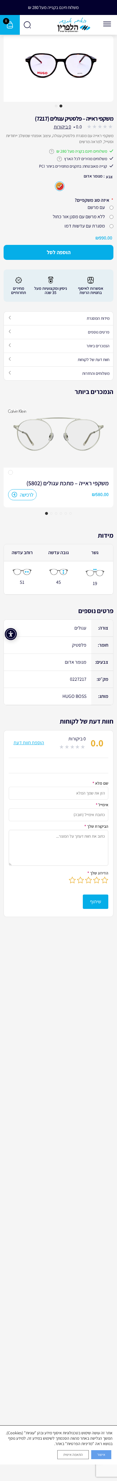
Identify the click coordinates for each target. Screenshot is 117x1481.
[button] (57, 69)
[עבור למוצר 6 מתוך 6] (70, 513)
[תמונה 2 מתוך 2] (56, 106)
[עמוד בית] (74, 25)
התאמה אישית (73, 1454)
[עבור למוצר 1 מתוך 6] (46, 513)
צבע (109, 177)
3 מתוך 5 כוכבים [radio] (88, 880)
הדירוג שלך (97, 873)
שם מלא (100, 783)
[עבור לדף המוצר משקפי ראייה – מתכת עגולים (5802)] (58, 466)
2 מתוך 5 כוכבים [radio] (96, 880)
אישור (101, 1454)
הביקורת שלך (96, 826)
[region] (58, 69)
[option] (58, 454)
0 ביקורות (62, 126)
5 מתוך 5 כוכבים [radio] (72, 880)
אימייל (102, 805)
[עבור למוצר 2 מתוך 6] (51, 513)
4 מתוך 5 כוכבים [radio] (80, 880)
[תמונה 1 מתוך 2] (60, 105)
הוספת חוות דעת (29, 742)
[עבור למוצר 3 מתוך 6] (56, 513)
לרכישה (26, 494)
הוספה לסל (58, 252)
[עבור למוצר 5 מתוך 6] (65, 513)
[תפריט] (107, 24)
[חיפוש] (27, 25)
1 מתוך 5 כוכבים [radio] (104, 880)
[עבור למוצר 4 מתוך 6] (61, 513)
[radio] (59, 186)
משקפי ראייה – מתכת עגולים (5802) (67, 483)
